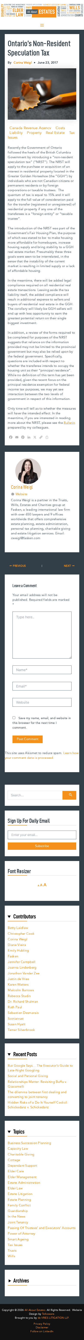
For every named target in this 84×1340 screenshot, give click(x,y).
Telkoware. (48, 1314)
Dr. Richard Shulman (23, 1001)
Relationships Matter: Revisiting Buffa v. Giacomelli (37, 1084)
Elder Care (16, 1171)
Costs (60, 128)
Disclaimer (42, 1328)
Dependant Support (22, 1165)
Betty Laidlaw (18, 927)
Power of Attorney (21, 1233)
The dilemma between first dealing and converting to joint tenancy (37, 1094)
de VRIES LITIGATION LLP (53, 1318)
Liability (16, 133)
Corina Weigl (17, 939)
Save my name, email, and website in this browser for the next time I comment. (41, 723)
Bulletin (69, 422)
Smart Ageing (18, 1239)
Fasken (13, 956)
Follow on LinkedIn (41, 1332)
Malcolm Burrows (21, 990)
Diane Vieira (17, 944)
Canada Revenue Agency (30, 128)
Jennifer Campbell (21, 962)
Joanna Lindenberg (22, 967)
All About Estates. (35, 1310)
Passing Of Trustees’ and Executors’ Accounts (41, 1228)
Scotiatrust (15, 1018)
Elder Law (15, 1188)
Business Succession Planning (29, 1143)
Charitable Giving (21, 1154)
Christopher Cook (21, 933)
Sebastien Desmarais (23, 1012)
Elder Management (22, 1177)
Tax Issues (15, 1245)
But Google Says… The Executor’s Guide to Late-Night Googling (40, 1068)
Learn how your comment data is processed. (42, 755)
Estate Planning (19, 1199)
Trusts (12, 1250)
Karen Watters (18, 984)
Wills (11, 1256)
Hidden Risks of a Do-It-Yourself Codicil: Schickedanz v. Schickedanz (38, 1105)
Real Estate (55, 133)
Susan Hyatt (16, 1024)
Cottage (14, 1160)
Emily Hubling (18, 950)
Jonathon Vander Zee (23, 973)
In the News (16, 1216)
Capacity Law (18, 1148)
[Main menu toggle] (42, 25)
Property (34, 133)
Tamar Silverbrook (21, 1029)
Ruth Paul (15, 1007)
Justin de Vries (18, 979)
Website (21, 494)
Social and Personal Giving (28, 1076)
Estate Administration (24, 1182)
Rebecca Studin (19, 996)
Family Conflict (19, 1205)
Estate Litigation (20, 1193)
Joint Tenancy (18, 1222)
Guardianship (18, 1211)
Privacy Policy (42, 1324)
